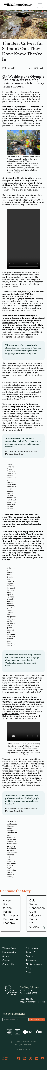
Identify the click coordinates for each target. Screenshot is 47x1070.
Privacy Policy (23, 1049)
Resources (31, 960)
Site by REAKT (5, 1058)
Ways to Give (9, 948)
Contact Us (8, 964)
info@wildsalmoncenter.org (32, 1002)
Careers (6, 960)
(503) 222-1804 (27, 999)
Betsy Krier (23, 113)
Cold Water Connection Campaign (22, 535)
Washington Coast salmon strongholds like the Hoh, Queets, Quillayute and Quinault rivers (22, 711)
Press (28, 972)
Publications (32, 948)
